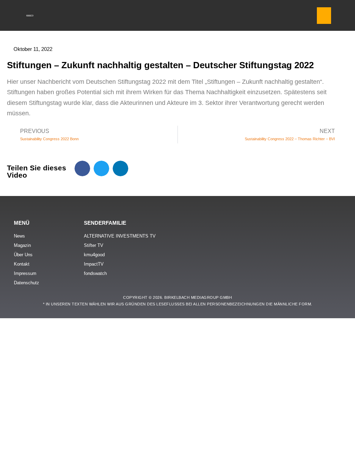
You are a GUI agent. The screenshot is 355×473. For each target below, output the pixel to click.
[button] (324, 15)
